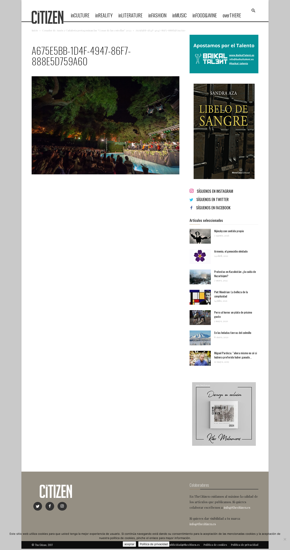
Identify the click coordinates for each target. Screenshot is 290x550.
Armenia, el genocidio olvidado (231, 251)
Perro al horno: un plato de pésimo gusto (233, 314)
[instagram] (62, 506)
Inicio (35, 30)
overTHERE (232, 15)
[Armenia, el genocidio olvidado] (200, 256)
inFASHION (157, 15)
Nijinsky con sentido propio (229, 231)
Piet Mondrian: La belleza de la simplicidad (231, 294)
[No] (285, 539)
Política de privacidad (154, 544)
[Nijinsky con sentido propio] (200, 236)
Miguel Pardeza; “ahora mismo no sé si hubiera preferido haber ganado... (235, 355)
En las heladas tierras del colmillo (232, 332)
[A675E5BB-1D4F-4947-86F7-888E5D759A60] (105, 173)
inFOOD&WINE (205, 15)
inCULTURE (80, 15)
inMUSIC (179, 15)
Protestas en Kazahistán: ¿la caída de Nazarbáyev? (235, 273)
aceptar (129, 544)
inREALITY (104, 15)
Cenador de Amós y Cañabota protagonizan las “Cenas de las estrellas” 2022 (86, 30)
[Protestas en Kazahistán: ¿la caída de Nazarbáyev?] (200, 276)
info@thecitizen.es (237, 507)
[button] (253, 11)
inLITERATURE (130, 15)
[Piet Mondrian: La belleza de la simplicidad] (200, 297)
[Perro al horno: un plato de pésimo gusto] (200, 317)
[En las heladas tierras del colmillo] (200, 338)
